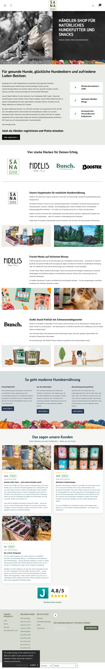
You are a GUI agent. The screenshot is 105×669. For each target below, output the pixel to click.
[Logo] (53, 5)
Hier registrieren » (11, 137)
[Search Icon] (13, 6)
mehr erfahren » (8, 408)
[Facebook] (55, 615)
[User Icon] (93, 6)
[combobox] (65, 666)
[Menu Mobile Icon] (5, 5)
